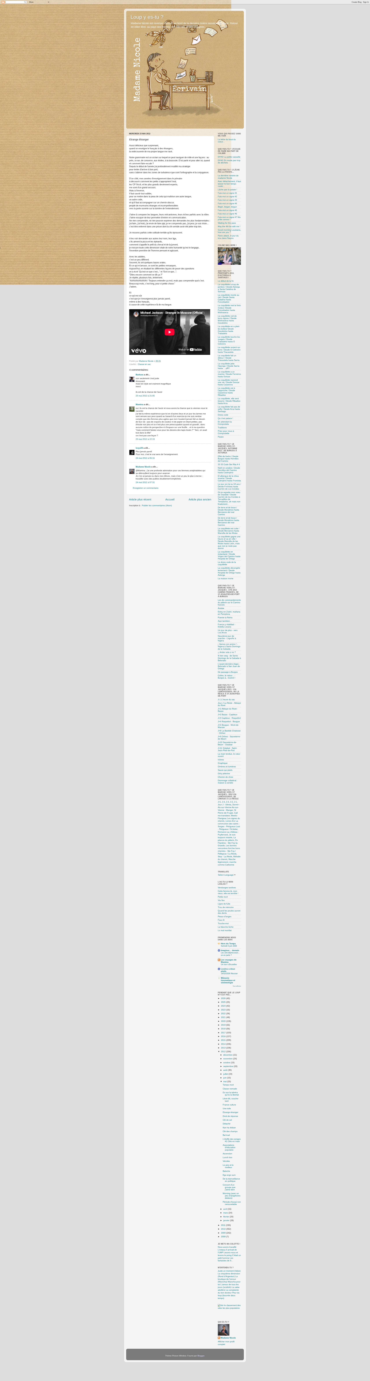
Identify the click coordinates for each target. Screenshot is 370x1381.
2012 (223, 1051)
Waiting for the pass (227, 223)
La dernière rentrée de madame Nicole (228, 177)
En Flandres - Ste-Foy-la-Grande (228, 843)
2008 (223, 1237)
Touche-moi (223, 923)
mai (225, 1081)
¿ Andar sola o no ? (227, 652)
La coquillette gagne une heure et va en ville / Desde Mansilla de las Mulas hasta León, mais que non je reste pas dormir (229, 542)
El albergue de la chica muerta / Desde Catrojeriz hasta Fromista (229, 478)
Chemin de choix (225, 777)
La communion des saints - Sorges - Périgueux (229, 824)
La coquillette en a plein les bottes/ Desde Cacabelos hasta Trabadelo (228, 330)
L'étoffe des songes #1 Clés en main (232, 1140)
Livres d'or (230, 821)
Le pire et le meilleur (228, 1166)
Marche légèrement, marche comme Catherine (227, 862)
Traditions (222, 428)
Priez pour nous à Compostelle (226, 432)
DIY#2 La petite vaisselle (229, 157)
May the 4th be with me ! (229, 226)
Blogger (200, 1356)
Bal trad (226, 1135)
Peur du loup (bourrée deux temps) (228, 1295)
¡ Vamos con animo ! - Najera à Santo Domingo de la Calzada (229, 646)
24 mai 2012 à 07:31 (145, 482)
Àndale (221, 608)
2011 (223, 1225)
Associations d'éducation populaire (229, 1147)
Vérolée (226, 1161)
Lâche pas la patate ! (227, 190)
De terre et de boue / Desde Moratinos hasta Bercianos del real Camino (228, 511)
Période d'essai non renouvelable (232, 1203)
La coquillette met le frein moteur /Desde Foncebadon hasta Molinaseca (229, 309)
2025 (223, 1002)
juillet (226, 1074)
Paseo (221, 437)
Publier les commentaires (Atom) (157, 505)
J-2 (231, 802)
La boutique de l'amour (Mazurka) (228, 1279)
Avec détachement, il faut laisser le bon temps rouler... (229, 183)
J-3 (227, 802)
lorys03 (139, 448)
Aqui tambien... (225, 621)
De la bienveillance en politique (231, 1180)
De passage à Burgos (228, 672)
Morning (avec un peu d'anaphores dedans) (231, 1195)
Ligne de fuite (224, 904)
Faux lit (221, 920)
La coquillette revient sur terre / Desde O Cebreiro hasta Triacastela (229, 349)
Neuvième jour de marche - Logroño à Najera (227, 638)
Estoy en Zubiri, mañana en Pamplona (229, 613)
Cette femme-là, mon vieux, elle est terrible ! (228, 892)
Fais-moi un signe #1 (227, 193)
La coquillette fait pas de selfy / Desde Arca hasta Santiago (229, 409)
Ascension (227, 1154)
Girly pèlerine (224, 773)
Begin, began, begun (227, 207)
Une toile (227, 1108)
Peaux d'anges (224, 916)
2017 (223, 1033)
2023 (223, 1010)
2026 (223, 998)
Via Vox (221, 900)
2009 (223, 1233)
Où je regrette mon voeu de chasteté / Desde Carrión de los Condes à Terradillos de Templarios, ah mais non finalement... (229, 498)
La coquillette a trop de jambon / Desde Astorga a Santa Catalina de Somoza (229, 288)
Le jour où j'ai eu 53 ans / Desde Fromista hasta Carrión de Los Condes (229, 486)
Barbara (139, 375)
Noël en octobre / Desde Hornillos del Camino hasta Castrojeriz (229, 470)
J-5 (219, 802)
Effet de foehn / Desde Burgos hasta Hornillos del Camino (228, 458)
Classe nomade (230, 1089)
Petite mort (223, 897)
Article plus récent (140, 499)
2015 (223, 1040)
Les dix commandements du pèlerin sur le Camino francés (229, 602)
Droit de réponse (230, 1116)
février (226, 1217)
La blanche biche (225, 927)
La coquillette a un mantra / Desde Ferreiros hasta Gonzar (229, 374)
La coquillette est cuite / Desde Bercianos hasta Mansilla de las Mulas (228, 530)
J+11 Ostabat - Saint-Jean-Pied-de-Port (227, 749)
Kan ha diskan (229, 1128)
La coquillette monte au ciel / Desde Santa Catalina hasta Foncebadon (228, 298)
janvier (226, 1220)
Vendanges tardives (227, 888)
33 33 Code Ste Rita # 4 (229, 464)
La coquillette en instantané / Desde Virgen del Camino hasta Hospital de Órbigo (229, 555)
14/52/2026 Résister (229, 973)
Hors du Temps (228, 943)
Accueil (169, 499)
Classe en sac (144, 364)
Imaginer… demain (230, 950)
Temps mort (228, 1085)
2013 (223, 1048)
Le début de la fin (226, 281)
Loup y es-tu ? (147, 17)
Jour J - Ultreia (224, 805)
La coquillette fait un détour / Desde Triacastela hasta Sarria (228, 358)
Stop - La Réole (225, 856)
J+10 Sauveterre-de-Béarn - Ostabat (227, 743)
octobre (227, 1062)
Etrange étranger (230, 1112)
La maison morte (225, 578)
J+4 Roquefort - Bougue (229, 721)
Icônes (221, 760)
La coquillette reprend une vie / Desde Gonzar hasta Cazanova (228, 382)
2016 (223, 1036)
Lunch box (227, 1157)
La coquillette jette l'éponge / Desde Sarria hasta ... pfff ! (228, 366)
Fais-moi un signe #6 (227, 214)
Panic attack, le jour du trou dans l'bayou (228, 237)
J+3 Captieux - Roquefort (229, 718)
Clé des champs (230, 1131)
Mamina (139, 404)
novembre (228, 1059)
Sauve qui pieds (225, 770)
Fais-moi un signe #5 (227, 210)
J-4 (223, 802)
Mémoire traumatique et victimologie (228, 980)
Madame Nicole (143, 467)
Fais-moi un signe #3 (227, 200)
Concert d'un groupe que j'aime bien (229, 1187)
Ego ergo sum (229, 1175)
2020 (223, 1021)
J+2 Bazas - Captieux (227, 714)
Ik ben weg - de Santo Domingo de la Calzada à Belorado (229, 658)
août (225, 1070)
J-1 (235, 802)
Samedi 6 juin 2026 (229, 946)
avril (225, 1209)
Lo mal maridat (225, 930)
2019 (223, 1025)
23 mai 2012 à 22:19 (145, 439)
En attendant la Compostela (225, 423)
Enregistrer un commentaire (145, 488)
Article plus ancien (200, 499)
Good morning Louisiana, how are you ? (229, 231)
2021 (223, 1017)
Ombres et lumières (227, 767)
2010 (223, 1229)
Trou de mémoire (226, 907)
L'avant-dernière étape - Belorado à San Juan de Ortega (229, 666)
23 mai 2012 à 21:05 (145, 396)
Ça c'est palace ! (225, 418)
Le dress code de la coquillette (227, 563)
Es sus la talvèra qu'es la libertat (231, 1093)
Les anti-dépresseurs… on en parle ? (230, 954)
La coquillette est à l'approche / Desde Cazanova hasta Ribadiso (226, 391)
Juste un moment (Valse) (229, 1271)
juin (225, 1078)
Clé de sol (227, 1120)
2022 (223, 1013)
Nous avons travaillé (227, 1247)
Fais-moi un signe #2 (227, 196)
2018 (223, 1029)
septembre (228, 1066)
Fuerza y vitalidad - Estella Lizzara (226, 625)
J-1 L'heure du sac (226, 699)
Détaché (226, 1124)
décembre (228, 1055)
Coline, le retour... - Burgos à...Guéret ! (226, 676)
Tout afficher (237, 986)
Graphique (222, 763)
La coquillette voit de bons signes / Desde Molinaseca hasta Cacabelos (227, 319)
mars (226, 1213)
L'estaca (221, 1250)
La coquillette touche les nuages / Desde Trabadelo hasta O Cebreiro (229, 340)
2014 (223, 1044)
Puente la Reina (225, 617)
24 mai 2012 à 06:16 (145, 458)
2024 (223, 1006)
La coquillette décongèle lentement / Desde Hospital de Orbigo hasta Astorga (229, 571)
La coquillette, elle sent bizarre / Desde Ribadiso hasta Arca (229, 400)
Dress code (223, 415)
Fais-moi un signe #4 (227, 203)
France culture (229, 1105)
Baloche (226, 1171)
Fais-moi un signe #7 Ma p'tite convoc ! (229, 218)
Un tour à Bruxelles (229, 964)
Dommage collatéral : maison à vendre (227, 781)
